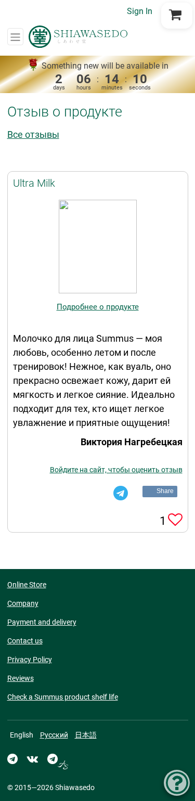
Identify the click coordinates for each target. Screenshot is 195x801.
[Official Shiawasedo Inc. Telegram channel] (12, 759)
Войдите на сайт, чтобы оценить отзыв (116, 470)
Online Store (26, 584)
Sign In (139, 11)
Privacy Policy (29, 659)
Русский (54, 735)
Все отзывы (33, 134)
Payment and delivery (41, 622)
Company (22, 603)
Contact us (25, 641)
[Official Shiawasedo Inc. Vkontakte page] (32, 759)
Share (165, 491)
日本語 (86, 735)
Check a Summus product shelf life (62, 697)
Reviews (20, 678)
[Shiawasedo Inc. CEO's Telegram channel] (57, 759)
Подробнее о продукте (98, 307)
